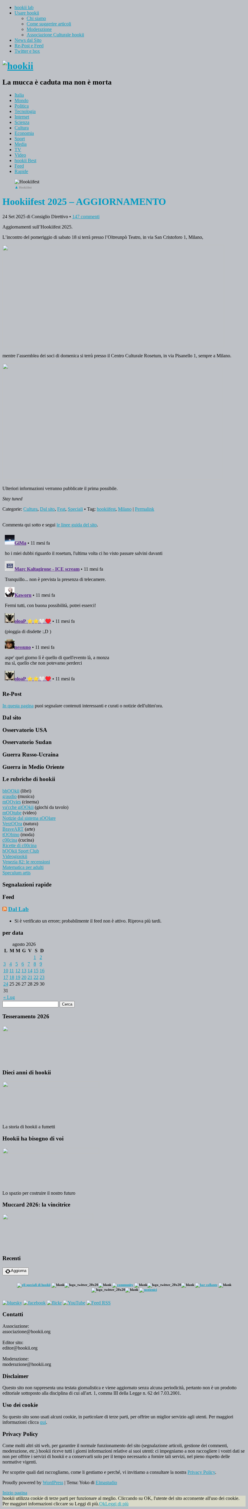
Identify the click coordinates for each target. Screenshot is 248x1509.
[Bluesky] (12, 1302)
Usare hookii (27, 12)
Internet (22, 116)
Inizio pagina (14, 1492)
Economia (24, 133)
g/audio (9, 796)
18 (11, 977)
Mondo (21, 100)
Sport (20, 138)
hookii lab (24, 7)
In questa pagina (18, 705)
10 (5, 970)
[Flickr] (54, 1302)
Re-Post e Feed (29, 45)
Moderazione (39, 29)
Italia (19, 95)
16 (42, 970)
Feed (19, 166)
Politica (22, 106)
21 (30, 977)
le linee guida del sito (77, 524)
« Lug (9, 997)
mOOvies (11, 801)
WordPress (53, 1482)
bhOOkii (10, 790)
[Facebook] (34, 1302)
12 (17, 970)
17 (5, 977)
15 (36, 970)
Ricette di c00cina (19, 845)
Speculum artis (16, 872)
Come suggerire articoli (49, 23)
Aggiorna (18, 1270)
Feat (61, 509)
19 (17, 977)
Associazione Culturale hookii (55, 34)
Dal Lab (18, 909)
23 (42, 977)
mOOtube (11, 812)
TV (18, 149)
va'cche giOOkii (18, 807)
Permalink (144, 509)
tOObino (10, 834)
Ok (102, 1503)
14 (30, 970)
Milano (125, 509)
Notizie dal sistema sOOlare (29, 818)
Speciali (75, 509)
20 (23, 977)
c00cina (9, 840)
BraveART (13, 829)
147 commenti (86, 216)
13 (23, 970)
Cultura (22, 127)
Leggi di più (117, 1503)
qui (43, 1422)
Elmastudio (106, 1482)
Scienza (22, 122)
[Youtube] (74, 1302)
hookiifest (106, 509)
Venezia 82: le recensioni (26, 861)
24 (5, 984)
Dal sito (47, 509)
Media (21, 144)
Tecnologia (25, 111)
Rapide (21, 171)
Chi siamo (36, 18)
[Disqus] (124, 608)
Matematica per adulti (23, 867)
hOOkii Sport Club (20, 850)
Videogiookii (14, 856)
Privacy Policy (201, 1472)
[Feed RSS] (98, 1302)
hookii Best (25, 160)
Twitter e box (27, 51)
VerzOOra (12, 823)
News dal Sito (28, 40)
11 (11, 970)
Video (20, 155)
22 (36, 977)
